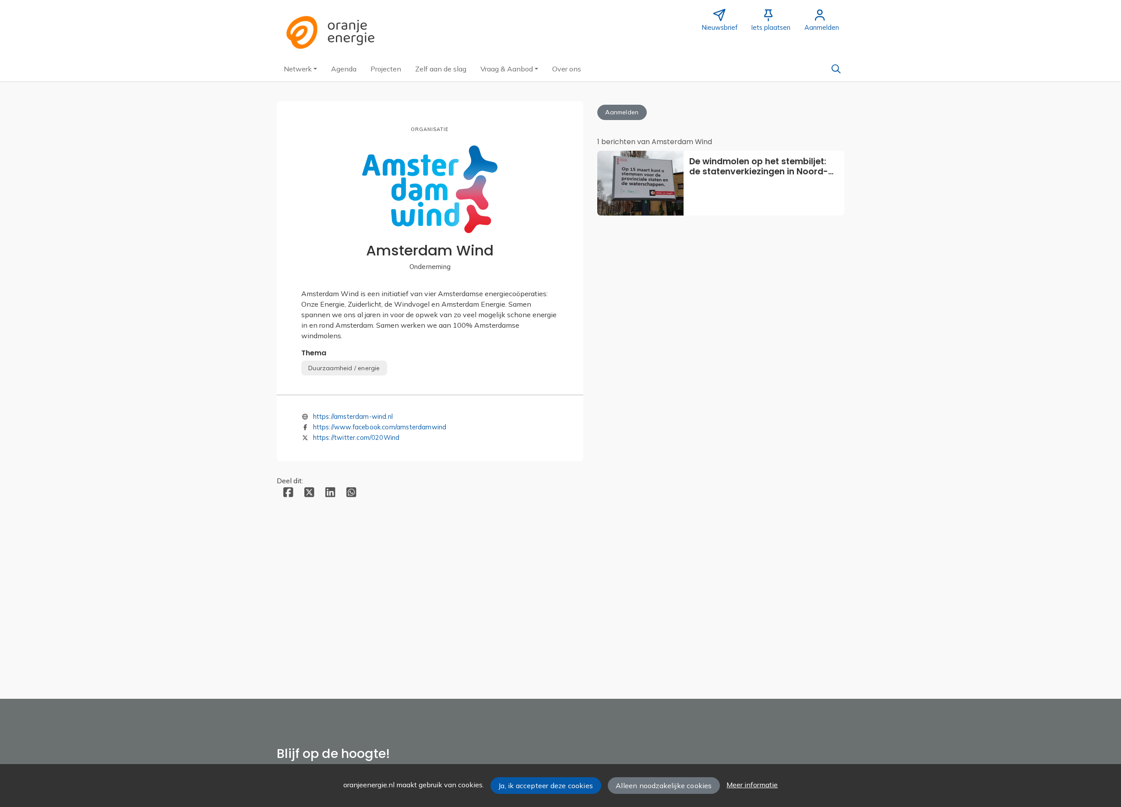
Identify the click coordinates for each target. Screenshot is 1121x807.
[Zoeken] (836, 68)
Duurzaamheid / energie (344, 368)
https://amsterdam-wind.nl (353, 416)
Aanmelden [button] (621, 112)
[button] (300, 69)
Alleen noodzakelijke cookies (664, 785)
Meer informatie (752, 784)
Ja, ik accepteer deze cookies (545, 785)
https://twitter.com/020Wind (356, 437)
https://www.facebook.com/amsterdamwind (380, 427)
